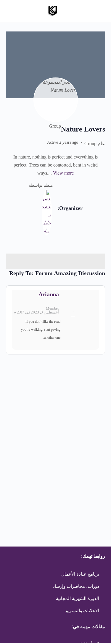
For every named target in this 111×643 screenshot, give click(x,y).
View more (63, 172)
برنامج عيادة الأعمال (80, 574)
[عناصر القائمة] (55, 261)
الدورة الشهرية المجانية (77, 598)
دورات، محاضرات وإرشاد (76, 586)
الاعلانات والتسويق (82, 610)
